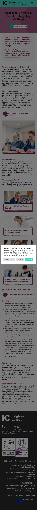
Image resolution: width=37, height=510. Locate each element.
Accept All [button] (29, 259)
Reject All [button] (20, 259)
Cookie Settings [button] (9, 259)
